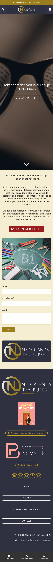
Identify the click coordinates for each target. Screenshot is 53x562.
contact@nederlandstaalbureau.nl (34, 540)
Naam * (5, 286)
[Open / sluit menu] (50, 9)
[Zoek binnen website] (3, 9)
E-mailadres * (8, 298)
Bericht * (6, 310)
